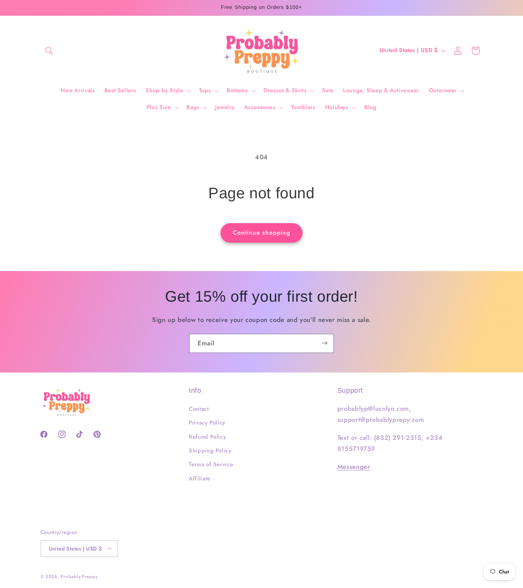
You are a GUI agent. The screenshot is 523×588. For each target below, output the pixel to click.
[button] (49, 50)
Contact (199, 409)
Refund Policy (207, 437)
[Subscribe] (324, 343)
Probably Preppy (78, 576)
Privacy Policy (207, 423)
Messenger (353, 466)
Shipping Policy (210, 450)
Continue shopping (262, 232)
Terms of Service (211, 465)
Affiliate (200, 478)
